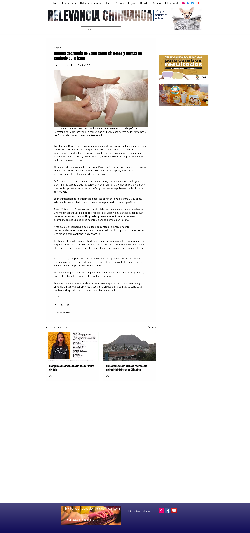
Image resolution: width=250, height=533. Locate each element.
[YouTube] (174, 510)
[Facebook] (188, 3)
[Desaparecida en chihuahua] (72, 346)
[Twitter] (192, 3)
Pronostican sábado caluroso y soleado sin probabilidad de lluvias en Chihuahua (126, 368)
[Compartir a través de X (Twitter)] (61, 304)
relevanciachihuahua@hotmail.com (100, 508)
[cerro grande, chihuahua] (129, 346)
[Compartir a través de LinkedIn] (68, 304)
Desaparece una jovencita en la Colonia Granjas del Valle (71, 368)
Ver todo (152, 327)
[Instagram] (183, 3)
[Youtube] (197, 3)
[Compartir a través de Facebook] (55, 304)
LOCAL (57, 296)
